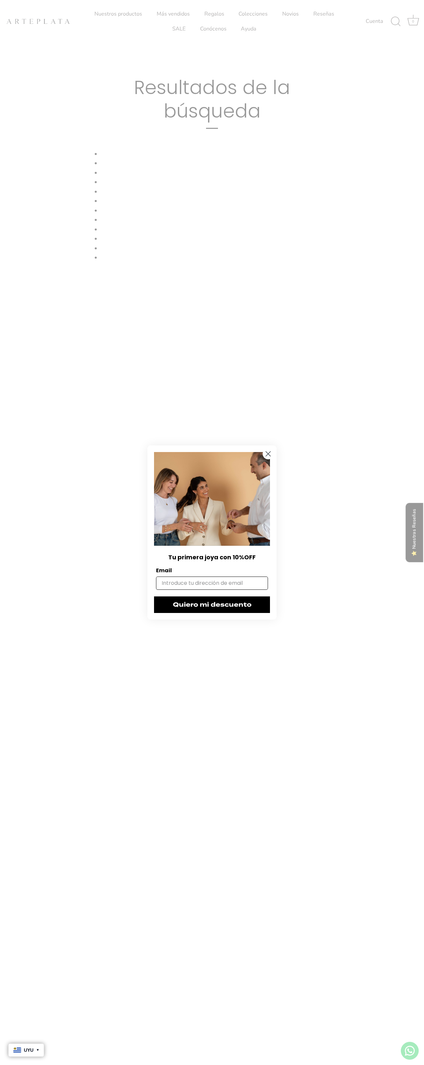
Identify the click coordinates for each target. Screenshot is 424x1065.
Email (164, 570)
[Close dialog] (268, 454)
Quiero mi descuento (212, 604)
